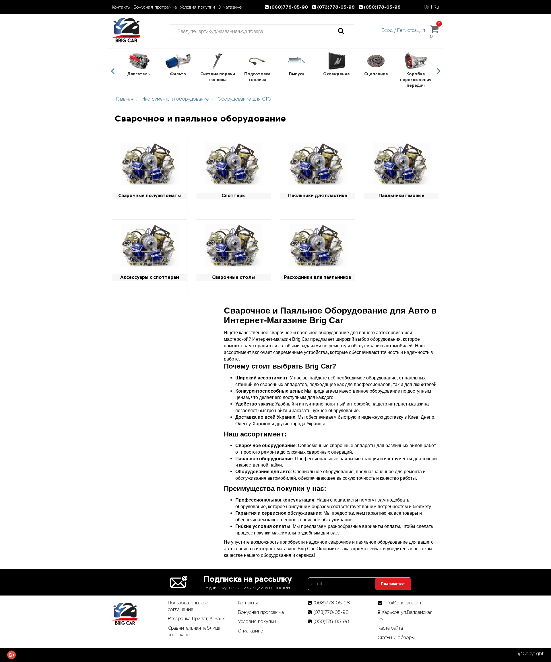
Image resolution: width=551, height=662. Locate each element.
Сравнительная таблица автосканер (194, 631)
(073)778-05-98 (336, 7)
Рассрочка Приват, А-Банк (196, 618)
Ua (426, 7)
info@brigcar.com (402, 603)
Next (438, 71)
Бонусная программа (155, 7)
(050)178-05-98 (382, 7)
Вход (387, 30)
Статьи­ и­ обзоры (396, 637)
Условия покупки (197, 7)
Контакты (121, 7)
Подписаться (393, 583)
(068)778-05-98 (289, 7)
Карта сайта (390, 628)
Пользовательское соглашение (188, 606)
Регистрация (411, 30)
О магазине (230, 7)
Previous (112, 71)
